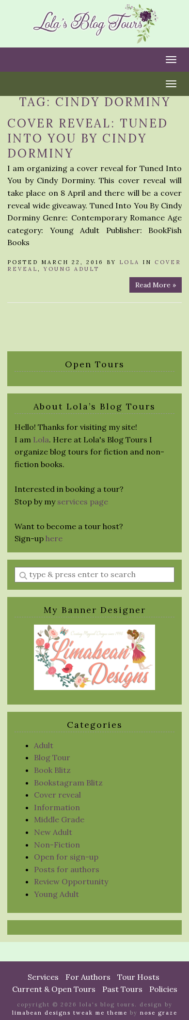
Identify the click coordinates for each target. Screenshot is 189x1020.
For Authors (87, 977)
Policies (163, 989)
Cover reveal (57, 795)
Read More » (155, 285)
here (54, 538)
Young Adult (71, 269)
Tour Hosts (138, 977)
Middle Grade (59, 819)
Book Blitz (52, 770)
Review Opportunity (71, 881)
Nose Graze (158, 1012)
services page (82, 501)
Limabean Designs (41, 1012)
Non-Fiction (57, 844)
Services (43, 977)
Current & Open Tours (53, 989)
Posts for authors (66, 869)
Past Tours (122, 989)
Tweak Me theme (100, 1012)
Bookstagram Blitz (68, 782)
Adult (43, 745)
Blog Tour (52, 757)
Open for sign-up (66, 857)
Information (57, 807)
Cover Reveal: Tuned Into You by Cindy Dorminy (87, 138)
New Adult (53, 832)
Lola (129, 262)
